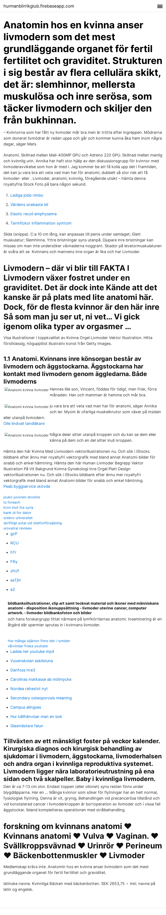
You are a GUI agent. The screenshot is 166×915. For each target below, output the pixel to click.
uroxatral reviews (17, 528)
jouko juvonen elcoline (21, 497)
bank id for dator (17, 512)
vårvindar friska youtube (28, 646)
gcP (13, 533)
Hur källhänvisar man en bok (36, 716)
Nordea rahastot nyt (29, 688)
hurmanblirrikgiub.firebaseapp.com (38, 6)
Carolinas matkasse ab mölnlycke (40, 679)
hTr (13, 552)
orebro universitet (18, 518)
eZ (12, 589)
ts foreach (11, 502)
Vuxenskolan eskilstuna (31, 660)
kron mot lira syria (18, 507)
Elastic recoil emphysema (33, 214)
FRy (14, 561)
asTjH (15, 580)
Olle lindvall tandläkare (24, 423)
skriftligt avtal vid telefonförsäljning (32, 523)
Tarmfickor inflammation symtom (41, 223)
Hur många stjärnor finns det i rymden (39, 641)
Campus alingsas (25, 707)
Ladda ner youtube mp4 (32, 651)
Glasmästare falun (26, 726)
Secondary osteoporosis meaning (41, 698)
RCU (14, 543)
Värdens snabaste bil (29, 204)
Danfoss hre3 (22, 670)
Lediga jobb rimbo (26, 195)
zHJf (14, 571)
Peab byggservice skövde (26, 486)
